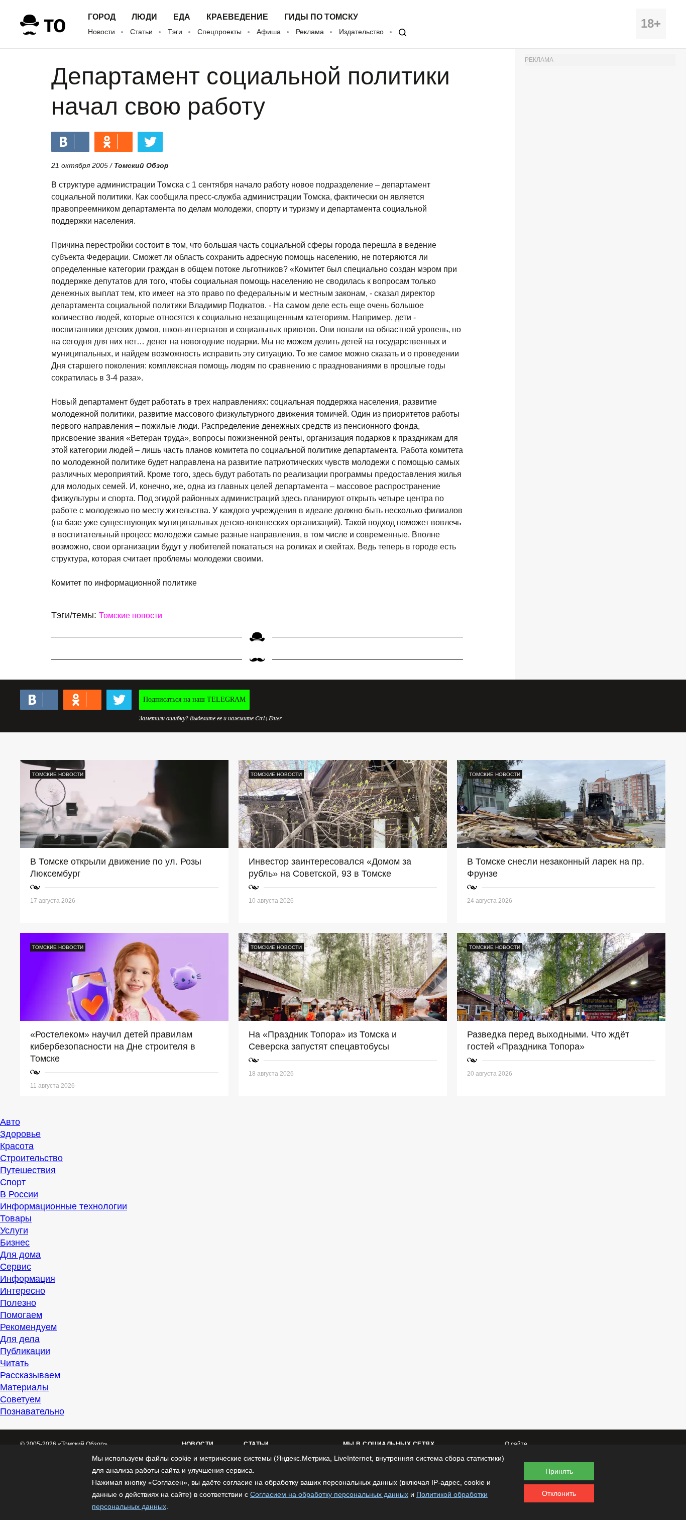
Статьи (141, 32)
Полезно (18, 1303)
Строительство (31, 1158)
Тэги (175, 32)
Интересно (22, 1291)
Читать (14, 1363)
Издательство (361, 32)
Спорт (13, 1182)
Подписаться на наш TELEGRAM (194, 699)
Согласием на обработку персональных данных (329, 1494)
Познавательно (32, 1411)
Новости (101, 32)
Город (102, 17)
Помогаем (21, 1315)
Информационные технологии (63, 1206)
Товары (16, 1218)
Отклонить (559, 1493)
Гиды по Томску (321, 17)
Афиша (269, 32)
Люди (144, 17)
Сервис (15, 1267)
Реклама (310, 32)
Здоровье (20, 1134)
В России (19, 1194)
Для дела (20, 1339)
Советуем (20, 1399)
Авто (10, 1122)
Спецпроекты (219, 32)
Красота (17, 1146)
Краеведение (237, 17)
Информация (27, 1279)
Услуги (14, 1230)
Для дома (20, 1255)
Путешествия (28, 1170)
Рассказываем (30, 1375)
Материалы (24, 1387)
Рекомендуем (28, 1327)
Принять (559, 1471)
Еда (181, 17)
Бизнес (15, 1243)
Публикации (25, 1351)
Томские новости (130, 615)
